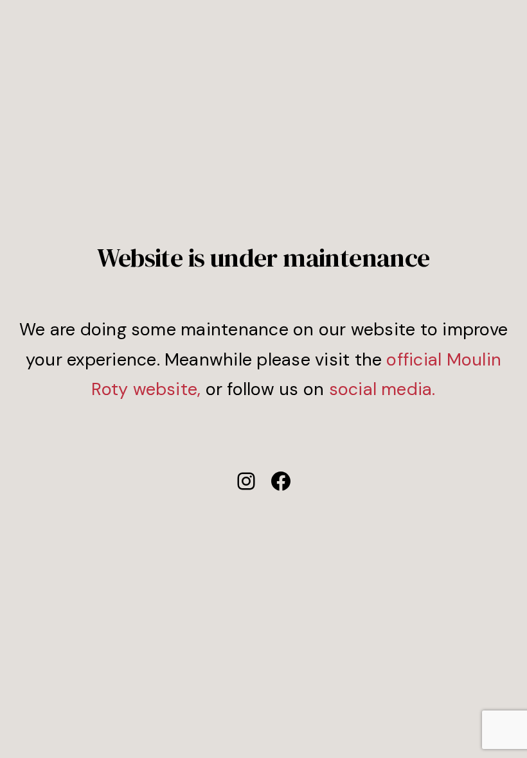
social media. (382, 389)
